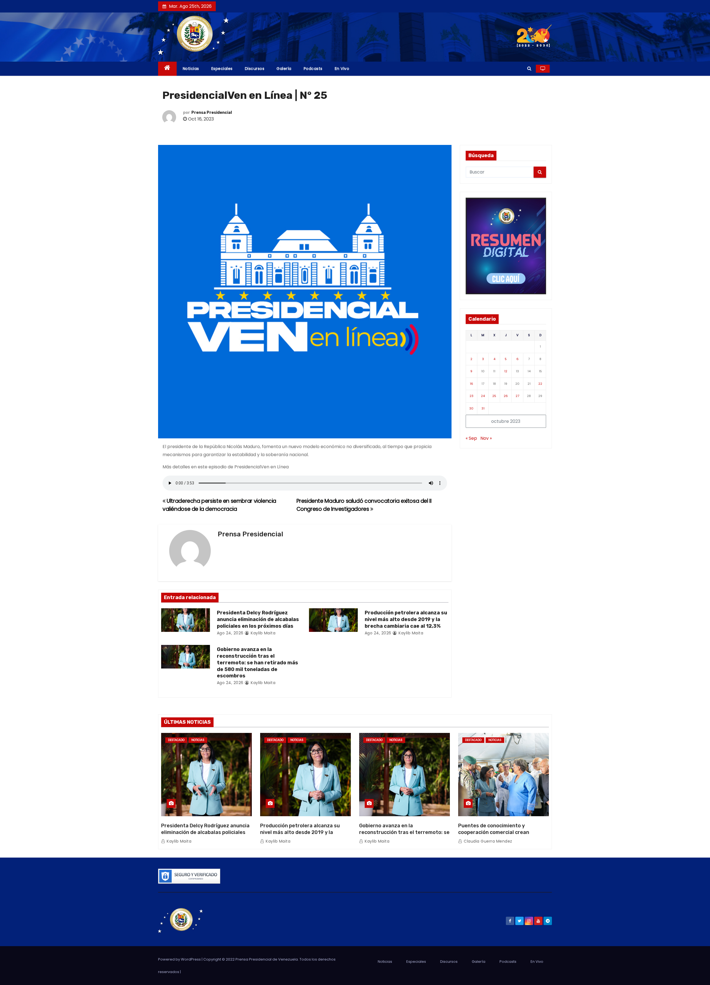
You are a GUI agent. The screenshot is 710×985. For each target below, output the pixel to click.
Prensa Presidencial (211, 112)
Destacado (176, 740)
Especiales (222, 68)
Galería (284, 68)
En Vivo (342, 68)
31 (483, 408)
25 (494, 396)
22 (540, 383)
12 (505, 371)
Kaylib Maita (262, 633)
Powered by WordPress (180, 959)
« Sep (471, 438)
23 (471, 396)
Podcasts (313, 68)
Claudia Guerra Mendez (487, 841)
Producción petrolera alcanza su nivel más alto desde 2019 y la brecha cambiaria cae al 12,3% (406, 619)
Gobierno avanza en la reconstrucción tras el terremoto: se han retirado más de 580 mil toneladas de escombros (257, 662)
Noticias (191, 68)
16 (471, 383)
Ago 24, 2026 (230, 633)
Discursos (255, 68)
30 (471, 408)
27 (517, 396)
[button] (529, 68)
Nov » (486, 438)
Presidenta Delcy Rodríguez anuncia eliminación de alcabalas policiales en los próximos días (258, 619)
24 (483, 396)
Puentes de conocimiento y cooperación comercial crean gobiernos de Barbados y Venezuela (501, 832)
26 (506, 396)
